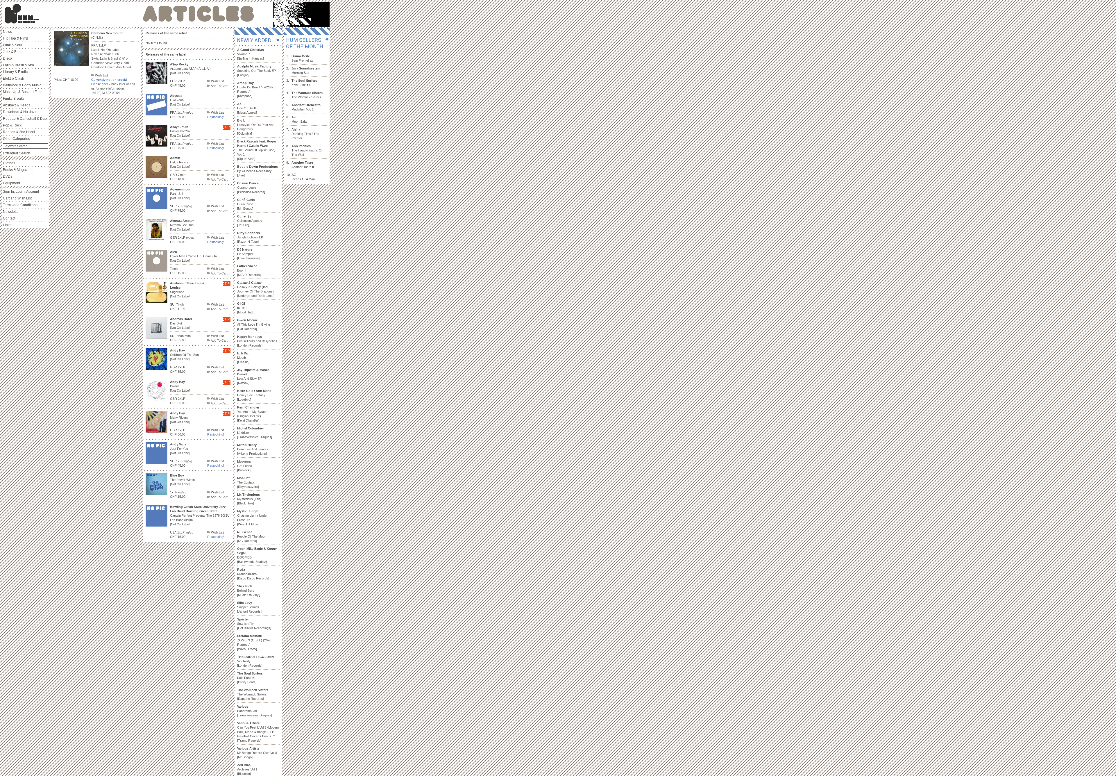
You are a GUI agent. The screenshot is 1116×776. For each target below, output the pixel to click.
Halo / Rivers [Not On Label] (180, 162)
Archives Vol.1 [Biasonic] (247, 769)
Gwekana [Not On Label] (180, 100)
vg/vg (189, 112)
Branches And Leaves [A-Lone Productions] (252, 449)
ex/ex (190, 237)
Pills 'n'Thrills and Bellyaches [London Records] (257, 341)
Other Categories (16, 139)
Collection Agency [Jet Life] (249, 221)
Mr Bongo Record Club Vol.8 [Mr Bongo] (257, 753)
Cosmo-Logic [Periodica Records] (251, 187)
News (7, 32)
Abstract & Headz (16, 105)
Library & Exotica (16, 72)
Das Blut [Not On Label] (181, 323)
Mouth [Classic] (243, 358)
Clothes (9, 163)
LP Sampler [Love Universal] (248, 254)
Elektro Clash (13, 78)
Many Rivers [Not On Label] (180, 417)
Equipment (11, 183)
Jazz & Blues (13, 52)
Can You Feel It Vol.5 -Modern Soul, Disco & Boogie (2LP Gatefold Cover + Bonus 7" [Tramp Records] (258, 731)
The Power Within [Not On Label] (182, 480)
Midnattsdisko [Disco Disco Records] (253, 574)
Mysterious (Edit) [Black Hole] (249, 499)
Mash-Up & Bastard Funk (22, 92)
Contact (9, 218)
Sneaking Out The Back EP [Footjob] (256, 71)
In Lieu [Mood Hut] (245, 308)
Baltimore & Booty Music (22, 85)
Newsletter (11, 212)
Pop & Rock (12, 125)
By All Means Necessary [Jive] (257, 171)
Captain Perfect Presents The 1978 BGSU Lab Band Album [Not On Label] (200, 515)
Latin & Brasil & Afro (18, 65)
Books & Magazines (18, 170)
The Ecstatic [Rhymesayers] (248, 482)
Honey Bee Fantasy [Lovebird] (254, 395)
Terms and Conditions (20, 205)
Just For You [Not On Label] (180, 449)
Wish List (101, 75)
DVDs (7, 176)
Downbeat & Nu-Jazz (19, 112)
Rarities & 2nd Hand (19, 132)
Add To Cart (219, 86)
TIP (227, 127)
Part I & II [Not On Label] (180, 194)
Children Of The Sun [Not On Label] (184, 355)
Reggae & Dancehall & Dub (25, 119)
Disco (7, 58)
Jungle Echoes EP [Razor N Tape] (250, 237)
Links (7, 225)
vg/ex (182, 492)
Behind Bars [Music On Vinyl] (248, 590)
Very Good (121, 63)
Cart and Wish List (17, 198)
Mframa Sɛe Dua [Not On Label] (182, 225)
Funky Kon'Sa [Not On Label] (180, 131)
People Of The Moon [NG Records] (251, 536)
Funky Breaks (13, 99)
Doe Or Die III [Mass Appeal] (247, 108)
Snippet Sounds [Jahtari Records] (249, 607)
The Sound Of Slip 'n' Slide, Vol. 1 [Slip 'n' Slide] (256, 150)
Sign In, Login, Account (21, 192)
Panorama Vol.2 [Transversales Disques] (254, 711)
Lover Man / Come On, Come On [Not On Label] (193, 256)
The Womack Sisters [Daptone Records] (252, 694)
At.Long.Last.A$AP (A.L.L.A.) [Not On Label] (190, 69)
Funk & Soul (12, 45)
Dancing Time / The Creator (305, 134)
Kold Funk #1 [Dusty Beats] (250, 678)
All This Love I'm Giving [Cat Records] (253, 324)
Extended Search (16, 153)
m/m (188, 336)
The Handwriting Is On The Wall (307, 150)
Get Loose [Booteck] (245, 466)
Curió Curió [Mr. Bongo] (246, 204)
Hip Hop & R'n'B (15, 38)
